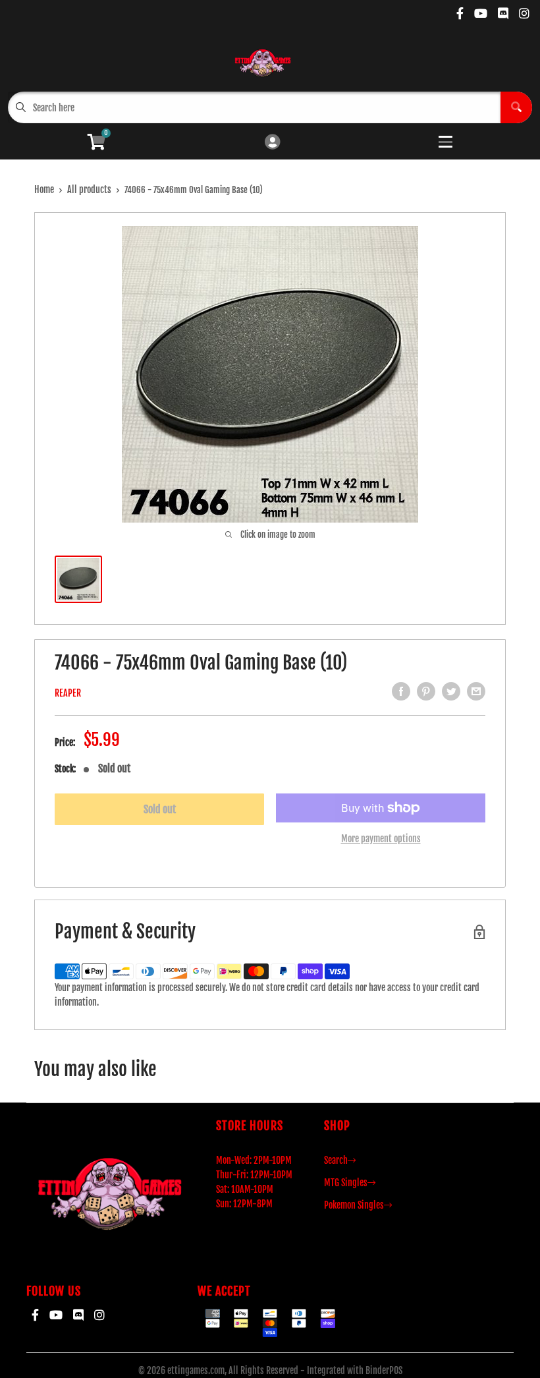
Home (44, 189)
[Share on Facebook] (401, 691)
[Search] (516, 107)
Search (336, 1160)
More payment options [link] (381, 838)
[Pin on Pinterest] (426, 691)
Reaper (68, 693)
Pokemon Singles (354, 1205)
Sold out (160, 809)
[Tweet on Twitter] (451, 691)
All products (89, 189)
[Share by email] (476, 691)
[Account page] (272, 143)
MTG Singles (345, 1182)
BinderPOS (383, 1370)
